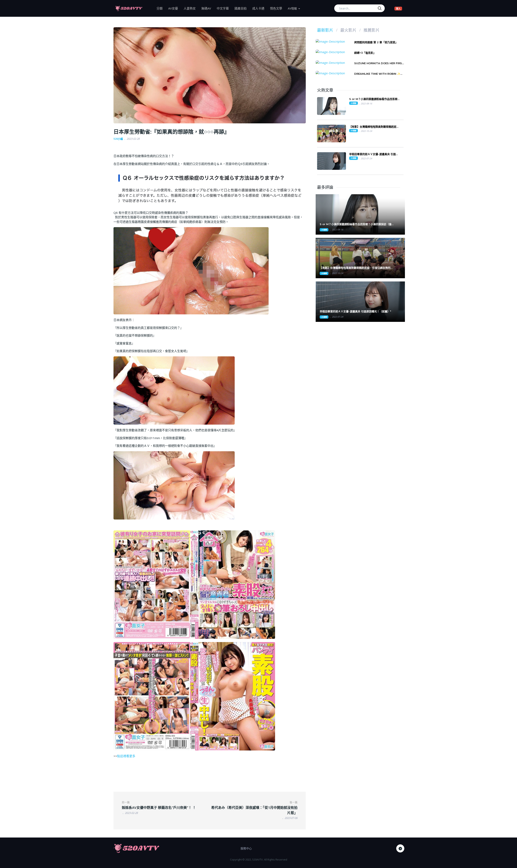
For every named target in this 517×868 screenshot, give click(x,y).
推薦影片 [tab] (372, 30)
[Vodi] (128, 8)
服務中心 (246, 848)
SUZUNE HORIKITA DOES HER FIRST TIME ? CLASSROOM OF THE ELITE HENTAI (379, 63)
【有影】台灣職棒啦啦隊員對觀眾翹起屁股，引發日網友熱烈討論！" (356, 268)
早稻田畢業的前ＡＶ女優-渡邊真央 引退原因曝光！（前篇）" (355, 311)
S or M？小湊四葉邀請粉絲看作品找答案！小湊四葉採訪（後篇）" (356, 224)
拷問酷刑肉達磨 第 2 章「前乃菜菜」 (376, 42)
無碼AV (207, 8)
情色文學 (277, 8)
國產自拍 (241, 8)
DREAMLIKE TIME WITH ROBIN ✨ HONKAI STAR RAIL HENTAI (377, 74)
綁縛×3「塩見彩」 (365, 52)
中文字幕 (224, 8)
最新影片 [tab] (325, 30)
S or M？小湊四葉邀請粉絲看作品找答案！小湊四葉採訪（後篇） (374, 99)
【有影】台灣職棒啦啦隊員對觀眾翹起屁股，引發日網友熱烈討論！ (372, 126)
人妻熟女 (191, 8)
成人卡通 (259, 8)
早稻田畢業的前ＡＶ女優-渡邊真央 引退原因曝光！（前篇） (373, 154)
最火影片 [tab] (348, 30)
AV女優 (174, 8)
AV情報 (292, 8)
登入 (399, 8)
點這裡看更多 (126, 756)
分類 (161, 8)
